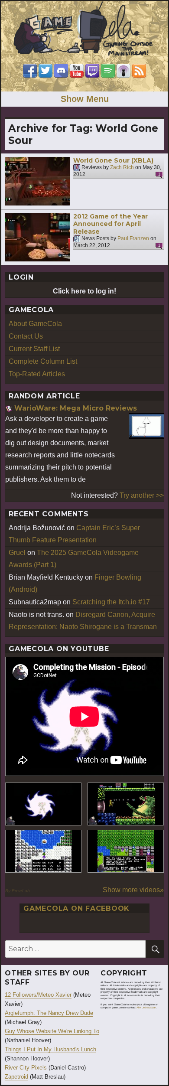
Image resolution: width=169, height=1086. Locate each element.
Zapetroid (16, 1076)
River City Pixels (26, 1067)
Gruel (17, 552)
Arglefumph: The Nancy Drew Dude (49, 1013)
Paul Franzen (133, 239)
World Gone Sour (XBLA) (113, 160)
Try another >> (142, 495)
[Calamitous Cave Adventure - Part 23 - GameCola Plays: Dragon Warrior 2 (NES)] (43, 851)
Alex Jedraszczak (146, 1007)
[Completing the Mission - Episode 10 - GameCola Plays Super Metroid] (43, 804)
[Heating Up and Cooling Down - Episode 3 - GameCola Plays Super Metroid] (126, 804)
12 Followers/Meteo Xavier (38, 994)
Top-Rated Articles (37, 374)
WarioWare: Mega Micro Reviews (75, 408)
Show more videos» (133, 890)
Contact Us (26, 336)
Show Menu (85, 99)
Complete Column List (43, 361)
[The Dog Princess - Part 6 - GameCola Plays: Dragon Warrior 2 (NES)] (126, 851)
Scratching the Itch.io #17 (111, 602)
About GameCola (35, 323)
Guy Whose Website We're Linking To (52, 1031)
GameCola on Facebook (76, 908)
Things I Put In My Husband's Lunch (50, 1049)
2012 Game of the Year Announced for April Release (110, 223)
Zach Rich (122, 168)
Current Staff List (34, 348)
